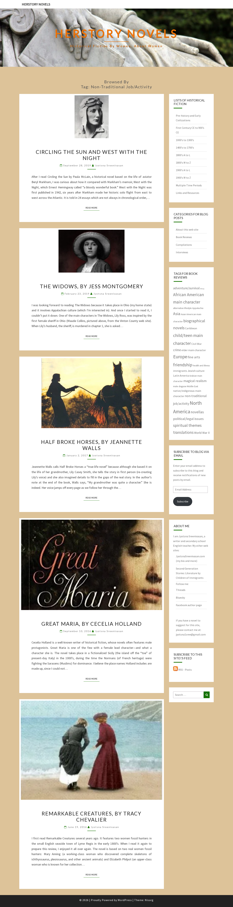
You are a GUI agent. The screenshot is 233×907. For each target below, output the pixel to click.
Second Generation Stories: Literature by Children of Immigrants (189, 573)
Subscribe (182, 501)
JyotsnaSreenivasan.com (190, 556)
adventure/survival (186, 288)
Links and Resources (187, 193)
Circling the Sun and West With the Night (91, 155)
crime (177, 350)
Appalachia (197, 308)
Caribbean (191, 328)
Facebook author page (189, 605)
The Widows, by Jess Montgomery (91, 286)
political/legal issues (188, 419)
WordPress (125, 900)
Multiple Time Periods (189, 185)
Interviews (182, 252)
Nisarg (149, 900)
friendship (182, 365)
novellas (197, 412)
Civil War (196, 343)
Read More (92, 207)
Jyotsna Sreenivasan (109, 165)
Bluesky (180, 597)
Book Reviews (184, 237)
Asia (176, 313)
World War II (202, 433)
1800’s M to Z (183, 162)
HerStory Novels (36, 4)
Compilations (184, 244)
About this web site (187, 229)
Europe (180, 357)
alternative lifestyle (182, 308)
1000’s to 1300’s (185, 140)
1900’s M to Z (183, 177)
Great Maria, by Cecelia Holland (91, 624)
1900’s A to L (183, 170)
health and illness (201, 365)
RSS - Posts (185, 669)
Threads (180, 590)
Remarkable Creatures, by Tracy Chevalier (91, 816)
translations (183, 432)
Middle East (192, 386)
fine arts (194, 357)
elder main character (193, 350)
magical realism (195, 381)
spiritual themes (187, 425)
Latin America (181, 375)
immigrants (180, 370)
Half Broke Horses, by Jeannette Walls (91, 445)
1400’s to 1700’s (185, 147)
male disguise (179, 386)
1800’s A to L (183, 155)
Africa (202, 289)
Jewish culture (196, 370)
